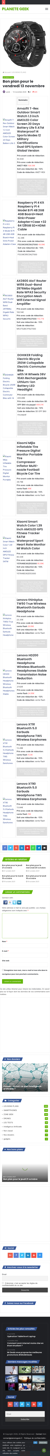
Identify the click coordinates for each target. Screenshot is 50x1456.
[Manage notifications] (44, 1450)
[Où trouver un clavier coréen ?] (11, 1387)
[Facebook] (16, 1255)
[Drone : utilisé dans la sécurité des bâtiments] (25, 1378)
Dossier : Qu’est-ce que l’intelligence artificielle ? (22, 1087)
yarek (8, 92)
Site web (5, 961)
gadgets (7, 1139)
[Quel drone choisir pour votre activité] (38, 1378)
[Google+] (10, 1255)
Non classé (8, 1131)
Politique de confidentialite (35, 1438)
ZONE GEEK (8, 1114)
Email (4, 1274)
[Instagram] (39, 1255)
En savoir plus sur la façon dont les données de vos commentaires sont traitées (25, 991)
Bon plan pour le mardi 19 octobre (12, 877)
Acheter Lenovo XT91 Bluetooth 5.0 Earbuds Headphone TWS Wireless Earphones (32, 772)
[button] (5, 904)
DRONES (7, 1118)
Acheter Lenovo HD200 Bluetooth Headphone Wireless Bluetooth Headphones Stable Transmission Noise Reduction (31, 711)
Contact (39, 1434)
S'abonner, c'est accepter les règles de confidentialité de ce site (19, 1284)
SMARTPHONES (10, 1110)
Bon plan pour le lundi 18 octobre (36, 877)
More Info (43, 1442)
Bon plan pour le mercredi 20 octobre (36, 866)
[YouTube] (33, 1255)
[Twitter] (22, 1255)
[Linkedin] (28, 1255)
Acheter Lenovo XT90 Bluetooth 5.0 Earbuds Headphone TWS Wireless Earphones (32, 831)
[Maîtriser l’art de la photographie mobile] (25, 1369)
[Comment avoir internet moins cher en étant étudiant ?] (11, 1378)
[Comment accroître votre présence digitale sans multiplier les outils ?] (11, 1370)
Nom (4, 941)
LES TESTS (8, 1123)
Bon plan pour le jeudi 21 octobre (12, 866)
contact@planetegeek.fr (12, 1438)
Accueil (7, 72)
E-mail (5, 951)
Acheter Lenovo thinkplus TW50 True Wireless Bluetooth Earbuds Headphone (32, 643)
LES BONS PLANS (19, 72)
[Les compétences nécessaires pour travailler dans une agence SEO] (38, 1387)
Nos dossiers (9, 1135)
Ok (35, 1442)
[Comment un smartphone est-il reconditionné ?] (25, 1387)
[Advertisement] (25, 1025)
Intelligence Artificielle (13, 1127)
